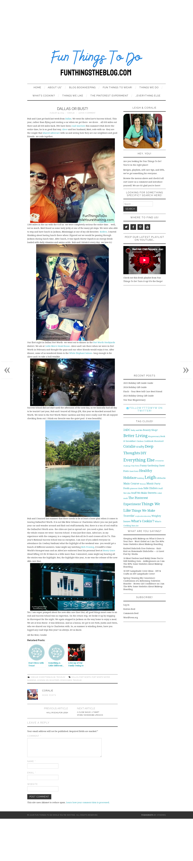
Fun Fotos (135, 466)
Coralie (71, 113)
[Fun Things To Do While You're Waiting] (96, 64)
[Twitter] (126, 227)
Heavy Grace (109, 550)
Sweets (152, 492)
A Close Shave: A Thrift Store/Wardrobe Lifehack (90, 713)
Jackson (41, 680)
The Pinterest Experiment (109, 95)
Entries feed (129, 609)
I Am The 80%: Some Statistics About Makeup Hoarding (144, 564)
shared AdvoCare (51, 133)
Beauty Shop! (150, 430)
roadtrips (54, 680)
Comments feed (130, 613)
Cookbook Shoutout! (154, 441)
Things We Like (72, 95)
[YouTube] (147, 227)
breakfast (131, 441)
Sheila (140, 489)
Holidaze (130, 477)
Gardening (152, 465)
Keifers (103, 232)
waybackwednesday (143, 516)
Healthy (145, 471)
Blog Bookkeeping (82, 87)
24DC (126, 430)
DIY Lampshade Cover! (144, 574)
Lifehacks (161, 478)
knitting (140, 478)
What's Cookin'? (142, 521)
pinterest (133, 488)
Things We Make (143, 510)
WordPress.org (130, 617)
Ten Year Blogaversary (134, 400)
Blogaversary (154, 436)
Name (31, 761)
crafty (140, 446)
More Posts (49, 695)
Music (150, 483)
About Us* (55, 87)
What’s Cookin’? (43, 95)
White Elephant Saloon (80, 353)
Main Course (131, 483)
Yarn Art (135, 526)
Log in (126, 605)
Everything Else (47, 677)
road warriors (78, 126)
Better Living (135, 436)
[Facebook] (133, 227)
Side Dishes (150, 488)
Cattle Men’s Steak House (57, 346)
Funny (143, 465)
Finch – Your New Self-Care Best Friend (142, 391)
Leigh (150, 477)
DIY (143, 453)
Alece (65, 129)
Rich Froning (87, 547)
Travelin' (60, 677)
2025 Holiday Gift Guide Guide (138, 383)
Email (31, 773)
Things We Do (149, 87)
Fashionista (147, 815)
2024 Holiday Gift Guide (135, 387)
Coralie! (34, 677)
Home (37, 87)
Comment (34, 736)
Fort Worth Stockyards (104, 342)
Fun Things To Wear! (117, 87)
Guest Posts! (134, 471)
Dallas (68, 119)
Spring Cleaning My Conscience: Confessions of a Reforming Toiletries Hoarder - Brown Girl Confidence (141, 581)
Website (32, 784)
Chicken (139, 441)
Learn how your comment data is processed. (88, 802)
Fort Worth (85, 677)
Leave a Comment (87, 113)
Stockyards (66, 680)
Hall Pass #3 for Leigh (57, 713)
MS (47, 680)
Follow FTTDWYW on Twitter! (145, 409)
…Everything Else (148, 95)
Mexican (143, 484)
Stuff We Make (139, 493)
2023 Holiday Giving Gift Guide (138, 396)
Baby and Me (136, 430)
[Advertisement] (96, 21)
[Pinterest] (140, 227)
